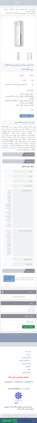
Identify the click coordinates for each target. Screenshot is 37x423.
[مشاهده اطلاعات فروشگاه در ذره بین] (24, 388)
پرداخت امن (32, 309)
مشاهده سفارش (28, 327)
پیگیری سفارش (26, 358)
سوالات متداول (26, 373)
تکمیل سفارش (7, 421)
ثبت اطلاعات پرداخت (25, 361)
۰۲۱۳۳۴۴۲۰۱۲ (18, 382)
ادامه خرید (24, 116)
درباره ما (28, 355)
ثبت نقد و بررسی (9, 278)
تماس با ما (28, 351)
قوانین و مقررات (26, 364)
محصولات (28, 367)
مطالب (29, 370)
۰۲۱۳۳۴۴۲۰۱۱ (28, 382)
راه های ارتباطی (31, 311)
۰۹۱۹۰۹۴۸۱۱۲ (8, 382)
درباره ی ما (32, 307)
